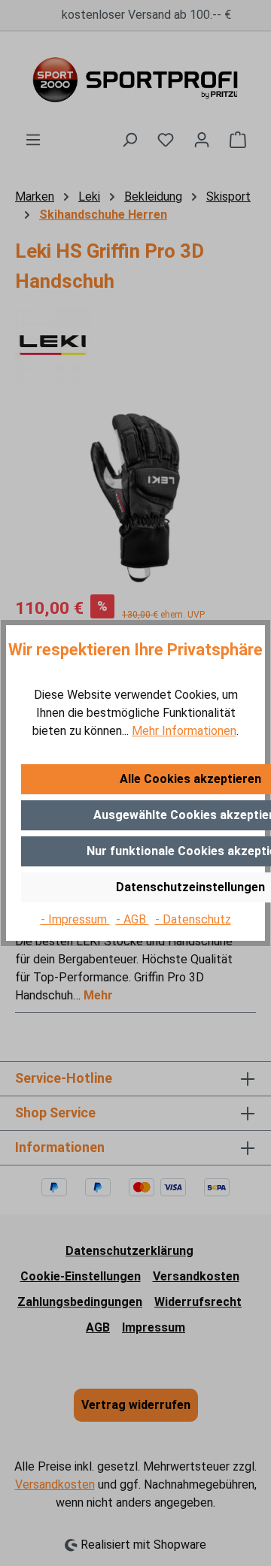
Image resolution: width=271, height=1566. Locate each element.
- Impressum (75, 919)
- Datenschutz (193, 919)
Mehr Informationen (184, 731)
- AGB (132, 919)
